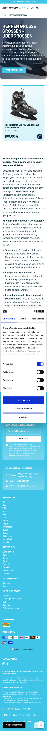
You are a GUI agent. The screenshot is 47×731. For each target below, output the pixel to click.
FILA (4, 517)
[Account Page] (32, 8)
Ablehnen (23, 417)
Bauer (5, 505)
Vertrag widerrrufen (10, 608)
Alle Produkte (8, 552)
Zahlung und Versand (11, 599)
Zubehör (6, 564)
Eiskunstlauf (7, 570)
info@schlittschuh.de (26, 485)
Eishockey (6, 567)
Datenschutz (16, 721)
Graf (4, 511)
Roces (5, 533)
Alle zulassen (23, 400)
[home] (13, 8)
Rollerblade (7, 536)
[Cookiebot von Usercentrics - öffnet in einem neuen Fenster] (33, 311)
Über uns (6, 583)
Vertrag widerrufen (14, 725)
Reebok (5, 530)
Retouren (6, 605)
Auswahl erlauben (23, 408)
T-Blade (5, 508)
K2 (3, 502)
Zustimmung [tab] (9, 319)
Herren (5, 558)
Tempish (6, 542)
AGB (23, 721)
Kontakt (5, 596)
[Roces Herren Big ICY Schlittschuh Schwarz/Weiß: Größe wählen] (39, 136)
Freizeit (5, 573)
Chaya (5, 524)
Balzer (5, 521)
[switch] (40, 372)
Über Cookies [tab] (37, 319)
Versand (30, 721)
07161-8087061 (23, 481)
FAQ (4, 602)
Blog (4, 586)
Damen (5, 555)
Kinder (5, 561)
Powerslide (7, 527)
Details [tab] (23, 319)
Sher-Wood (7, 539)
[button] (42, 8)
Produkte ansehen (14, 70)
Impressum (6, 721)
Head (4, 514)
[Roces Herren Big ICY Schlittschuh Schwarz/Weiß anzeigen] (23, 105)
